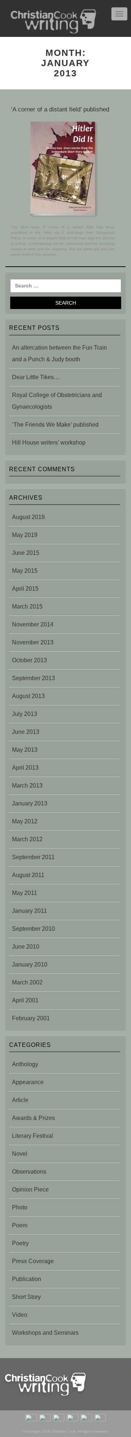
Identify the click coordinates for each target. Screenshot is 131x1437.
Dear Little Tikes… (36, 377)
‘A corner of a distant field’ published (60, 109)
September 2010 (33, 929)
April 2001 (25, 1000)
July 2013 (24, 714)
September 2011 (33, 857)
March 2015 (27, 606)
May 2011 (24, 893)
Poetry (20, 1243)
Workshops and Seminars (45, 1333)
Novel (19, 1154)
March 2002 (27, 982)
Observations (29, 1172)
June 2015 (25, 553)
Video (19, 1315)
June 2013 (25, 732)
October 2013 (29, 660)
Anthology (25, 1064)
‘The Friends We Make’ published (55, 425)
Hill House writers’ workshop (49, 442)
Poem (19, 1225)
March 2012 (27, 839)
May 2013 (24, 750)
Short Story (26, 1297)
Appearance (28, 1082)
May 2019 (24, 535)
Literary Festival (32, 1136)
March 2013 (27, 785)
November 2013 (32, 642)
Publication (26, 1279)
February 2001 (31, 1018)
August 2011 (28, 875)
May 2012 (24, 821)
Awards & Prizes (33, 1118)
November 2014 (32, 624)
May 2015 (24, 571)
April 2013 (25, 768)
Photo (19, 1207)
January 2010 (29, 964)
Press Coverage (33, 1261)
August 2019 (28, 517)
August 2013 (28, 696)
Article (20, 1100)
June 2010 (25, 947)
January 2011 (29, 911)
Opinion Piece (30, 1189)
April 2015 (25, 589)
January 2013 (29, 803)
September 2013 (33, 678)
